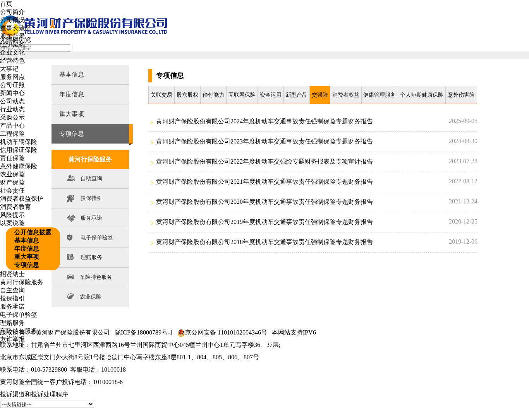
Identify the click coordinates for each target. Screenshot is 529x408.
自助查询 (91, 178)
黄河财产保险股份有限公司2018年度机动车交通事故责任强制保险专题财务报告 (264, 242)
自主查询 (12, 290)
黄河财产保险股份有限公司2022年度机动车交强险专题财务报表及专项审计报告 (264, 161)
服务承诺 (12, 306)
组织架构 (12, 44)
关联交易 (161, 95)
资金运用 (271, 95)
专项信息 (26, 264)
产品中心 (12, 125)
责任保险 (12, 158)
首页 (6, 3)
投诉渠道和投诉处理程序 (34, 394)
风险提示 (12, 215)
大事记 (9, 68)
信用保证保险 (18, 150)
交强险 (320, 95)
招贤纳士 (12, 274)
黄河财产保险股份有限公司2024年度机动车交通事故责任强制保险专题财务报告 (264, 121)
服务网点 (12, 76)
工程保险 (12, 133)
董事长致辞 (15, 28)
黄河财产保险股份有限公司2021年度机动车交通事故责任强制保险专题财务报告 (264, 181)
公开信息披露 (33, 232)
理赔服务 (12, 322)
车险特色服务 (18, 331)
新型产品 (296, 95)
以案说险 (12, 223)
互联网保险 (242, 95)
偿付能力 (213, 95)
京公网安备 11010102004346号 (226, 332)
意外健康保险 (18, 166)
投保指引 (12, 298)
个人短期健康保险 (421, 95)
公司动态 (12, 101)
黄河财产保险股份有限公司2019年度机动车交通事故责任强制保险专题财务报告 (264, 222)
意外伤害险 (461, 95)
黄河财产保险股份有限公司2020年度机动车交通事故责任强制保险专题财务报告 (264, 201)
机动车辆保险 (18, 141)
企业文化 (12, 52)
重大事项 (26, 256)
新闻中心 (12, 93)
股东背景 (12, 36)
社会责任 (12, 190)
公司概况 (12, 20)
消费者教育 (15, 206)
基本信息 (26, 240)
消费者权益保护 (21, 198)
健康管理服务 (379, 95)
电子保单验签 (18, 314)
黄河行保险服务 (21, 282)
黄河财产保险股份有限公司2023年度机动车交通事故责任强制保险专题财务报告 (264, 141)
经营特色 (12, 60)
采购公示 (12, 117)
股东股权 (187, 95)
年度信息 (26, 248)
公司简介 (12, 12)
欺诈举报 (12, 339)
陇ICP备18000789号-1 (144, 332)
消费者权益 (345, 95)
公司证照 (12, 85)
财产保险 (12, 182)
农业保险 (12, 174)
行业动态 (12, 109)
